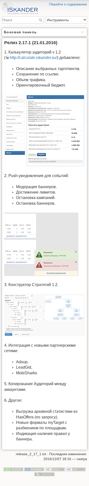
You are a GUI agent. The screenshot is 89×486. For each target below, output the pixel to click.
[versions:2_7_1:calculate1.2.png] (44, 130)
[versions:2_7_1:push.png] (41, 244)
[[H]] (44, 3)
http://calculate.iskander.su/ (33, 57)
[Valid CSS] (76, 469)
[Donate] (13, 469)
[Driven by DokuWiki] (44, 474)
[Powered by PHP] (34, 469)
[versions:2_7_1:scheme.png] (44, 315)
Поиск (41, 20)
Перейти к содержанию (68, 4)
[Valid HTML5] (55, 469)
